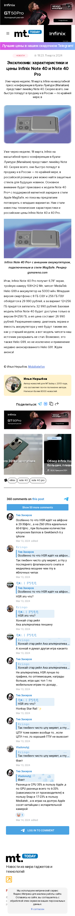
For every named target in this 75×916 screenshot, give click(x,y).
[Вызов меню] (8, 33)
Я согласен (37, 909)
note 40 (23, 480)
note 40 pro (38, 480)
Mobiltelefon (36, 367)
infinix (12, 480)
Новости (20, 56)
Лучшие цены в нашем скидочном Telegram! (37, 45)
